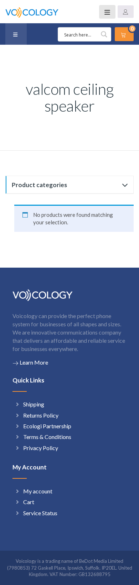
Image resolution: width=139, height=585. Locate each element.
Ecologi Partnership (47, 426)
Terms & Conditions (47, 436)
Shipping (33, 404)
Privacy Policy (40, 447)
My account (37, 491)
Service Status (40, 513)
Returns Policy (40, 415)
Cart (28, 501)
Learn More (34, 362)
